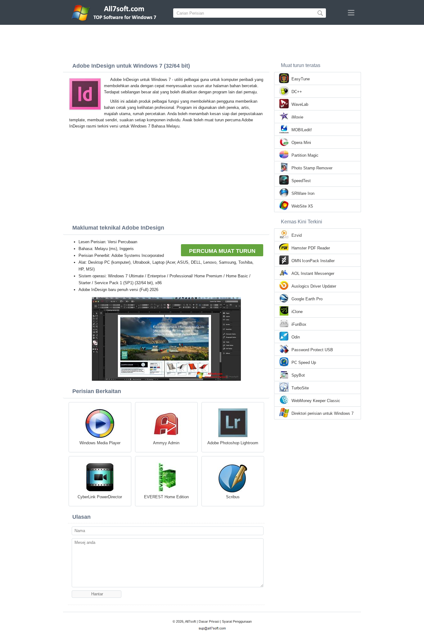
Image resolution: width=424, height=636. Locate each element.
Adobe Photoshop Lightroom (232, 443)
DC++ (296, 91)
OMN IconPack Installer (313, 260)
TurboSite (300, 388)
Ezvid (296, 235)
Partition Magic (304, 155)
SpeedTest (301, 180)
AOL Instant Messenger (312, 273)
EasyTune (300, 79)
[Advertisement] (212, 42)
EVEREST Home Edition (166, 497)
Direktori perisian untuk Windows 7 (322, 413)
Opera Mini (301, 142)
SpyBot (298, 375)
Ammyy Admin (166, 443)
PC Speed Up (303, 362)
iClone (297, 311)
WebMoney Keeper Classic (315, 400)
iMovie (297, 117)
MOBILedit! (301, 130)
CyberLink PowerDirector (100, 497)
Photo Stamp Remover (311, 168)
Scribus (233, 497)
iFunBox (298, 324)
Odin (295, 337)
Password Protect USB (312, 349)
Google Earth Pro (307, 299)
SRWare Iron (302, 193)
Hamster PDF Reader (310, 248)
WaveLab (299, 104)
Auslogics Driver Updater (313, 286)
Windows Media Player (99, 443)
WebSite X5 (302, 206)
